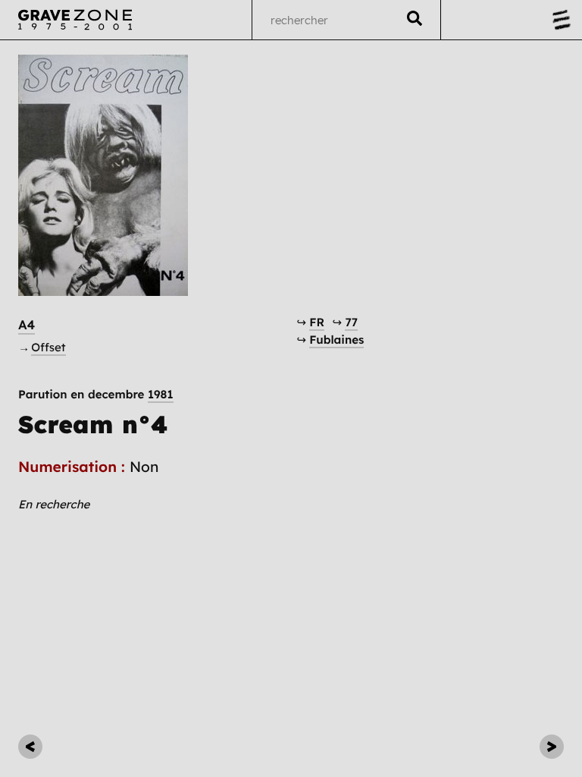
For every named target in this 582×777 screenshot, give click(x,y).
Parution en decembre (96, 394)
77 (351, 322)
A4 (26, 325)
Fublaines (336, 339)
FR (316, 322)
